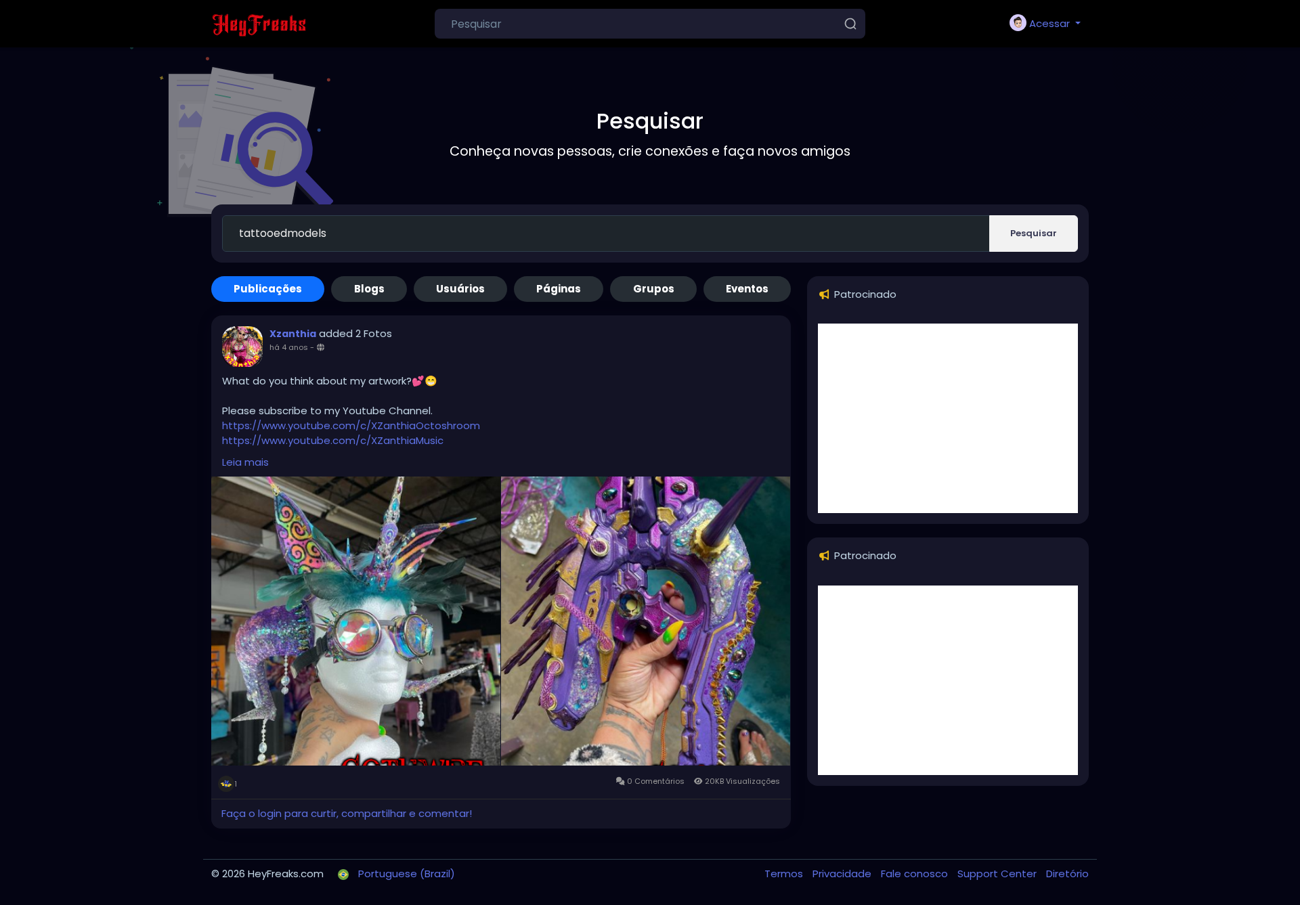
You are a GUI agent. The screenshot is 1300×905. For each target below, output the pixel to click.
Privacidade (843, 873)
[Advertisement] (948, 418)
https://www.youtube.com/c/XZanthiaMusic (332, 440)
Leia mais (245, 462)
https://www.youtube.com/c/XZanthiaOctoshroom (351, 425)
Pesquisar (1033, 233)
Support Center (998, 873)
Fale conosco (916, 873)
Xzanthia (292, 333)
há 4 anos (288, 347)
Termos (785, 873)
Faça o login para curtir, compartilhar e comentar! (346, 813)
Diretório (1067, 873)
